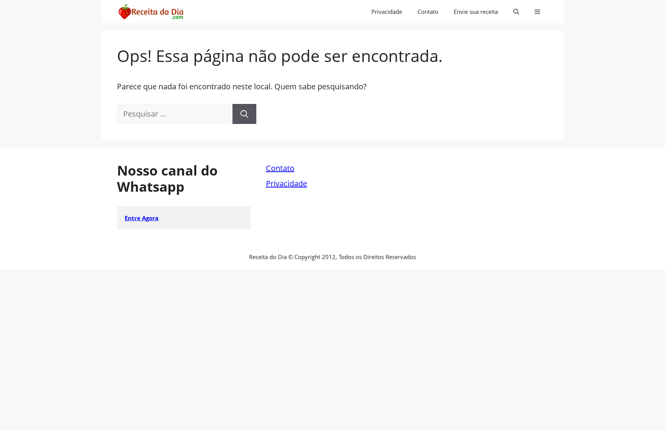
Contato (428, 11)
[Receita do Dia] (150, 11)
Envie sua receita (476, 11)
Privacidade (386, 11)
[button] (516, 11)
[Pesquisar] (244, 114)
